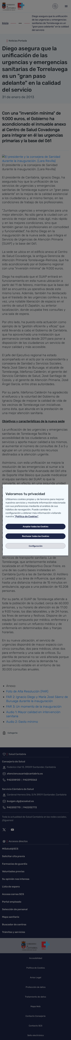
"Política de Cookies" (26, 516)
